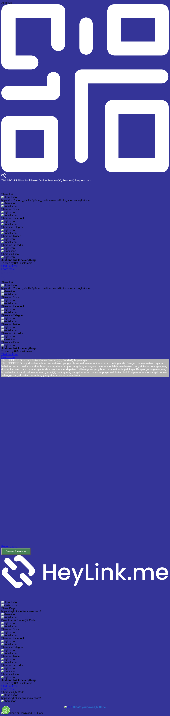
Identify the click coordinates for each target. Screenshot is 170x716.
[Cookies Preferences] (6, 710)
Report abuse (9, 546)
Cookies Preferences (16, 551)
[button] (85, 466)
